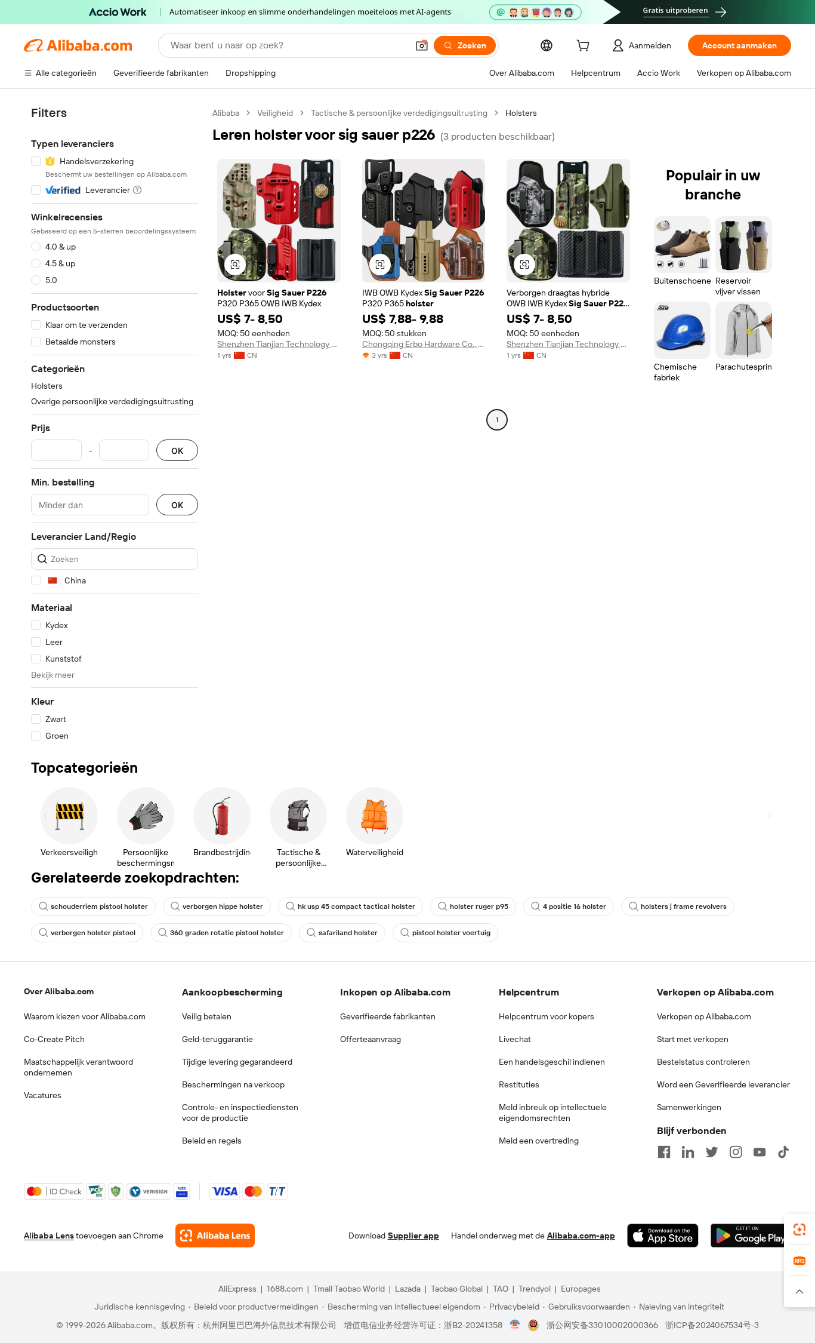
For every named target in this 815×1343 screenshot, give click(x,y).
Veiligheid (275, 113)
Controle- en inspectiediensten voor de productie (240, 1112)
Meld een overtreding (539, 1140)
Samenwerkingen (689, 1107)
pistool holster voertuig (451, 933)
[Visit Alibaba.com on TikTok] (783, 1152)
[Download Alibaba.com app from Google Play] (751, 1235)
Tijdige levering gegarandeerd (237, 1062)
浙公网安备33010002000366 (602, 1325)
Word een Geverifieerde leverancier (723, 1084)
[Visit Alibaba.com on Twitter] (712, 1152)
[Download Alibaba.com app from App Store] (663, 1235)
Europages (581, 1288)
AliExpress (237, 1288)
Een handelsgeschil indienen (552, 1062)
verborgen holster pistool (93, 933)
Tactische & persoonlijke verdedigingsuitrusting (399, 113)
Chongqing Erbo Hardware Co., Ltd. (424, 344)
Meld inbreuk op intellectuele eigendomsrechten (553, 1112)
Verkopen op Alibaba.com (704, 1016)
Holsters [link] (521, 113)
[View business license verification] (515, 1325)
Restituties (519, 1084)
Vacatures (42, 1095)
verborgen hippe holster (223, 906)
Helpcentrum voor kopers (546, 1016)
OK (177, 450)
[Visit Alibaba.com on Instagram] (735, 1152)
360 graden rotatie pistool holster (227, 933)
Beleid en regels (212, 1140)
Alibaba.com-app (581, 1235)
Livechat (515, 1039)
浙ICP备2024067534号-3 (712, 1325)
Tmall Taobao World (349, 1288)
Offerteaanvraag (370, 1039)
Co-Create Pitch (54, 1039)
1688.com (285, 1288)
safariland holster (348, 933)
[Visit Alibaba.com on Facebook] (664, 1152)
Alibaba (225, 113)
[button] (422, 45)
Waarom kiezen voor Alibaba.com (85, 1016)
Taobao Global (457, 1288)
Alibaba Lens (49, 1235)
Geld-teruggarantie (217, 1039)
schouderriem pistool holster (99, 906)
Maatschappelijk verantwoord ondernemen (78, 1067)
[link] (799, 1229)
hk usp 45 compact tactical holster (356, 906)
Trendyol (534, 1288)
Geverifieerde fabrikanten (388, 1016)
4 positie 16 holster (574, 906)
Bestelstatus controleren (703, 1062)
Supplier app (413, 1235)
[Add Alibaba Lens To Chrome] (215, 1235)
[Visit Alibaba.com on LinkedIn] (688, 1152)
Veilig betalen (206, 1016)
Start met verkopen (692, 1039)
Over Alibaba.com (59, 991)
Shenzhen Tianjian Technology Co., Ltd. (279, 344)
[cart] (585, 47)
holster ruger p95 (479, 906)
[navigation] (114, 424)
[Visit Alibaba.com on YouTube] (759, 1152)
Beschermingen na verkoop (233, 1084)
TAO (500, 1288)
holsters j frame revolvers (684, 906)
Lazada (408, 1288)
